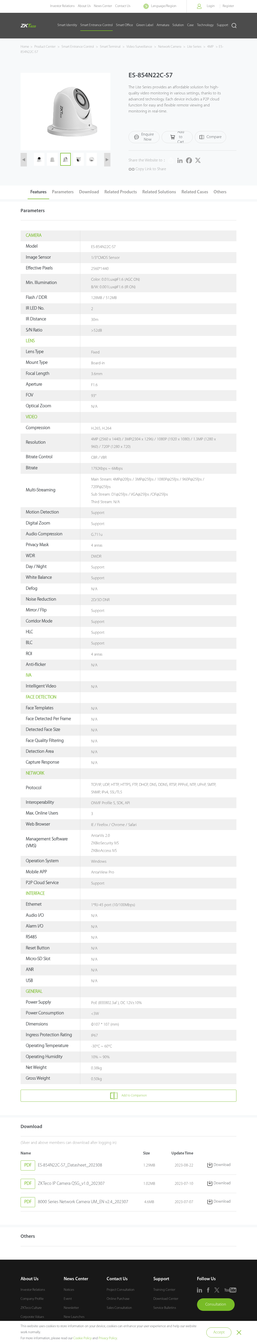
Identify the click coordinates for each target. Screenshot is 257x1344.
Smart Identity (67, 25)
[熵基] (28, 25)
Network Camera (169, 47)
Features (38, 192)
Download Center (165, 1299)
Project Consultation (121, 1290)
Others (220, 192)
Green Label (144, 25)
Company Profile (32, 1299)
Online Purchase (118, 1299)
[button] (24, 159)
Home (25, 47)
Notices (69, 1290)
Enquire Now (147, 137)
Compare (214, 137)
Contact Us (122, 6)
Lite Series (194, 47)
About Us (84, 6)
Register (228, 6)
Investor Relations (62, 6)
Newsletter (71, 1308)
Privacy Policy (108, 1338)
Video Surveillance (139, 47)
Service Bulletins (164, 1308)
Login (211, 6)
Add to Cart (180, 137)
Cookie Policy (82, 1338)
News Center (103, 6)
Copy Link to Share (150, 169)
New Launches (74, 1317)
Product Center (45, 47)
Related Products (120, 192)
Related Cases (194, 192)
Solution (178, 25)
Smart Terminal (110, 47)
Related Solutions (159, 192)
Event (68, 1299)
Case (190, 25)
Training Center (164, 1290)
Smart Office (124, 25)
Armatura (163, 25)
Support (222, 25)
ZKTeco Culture (31, 1308)
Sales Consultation (119, 1308)
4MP (210, 47)
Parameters (63, 192)
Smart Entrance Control (96, 25)
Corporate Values (32, 1317)
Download (89, 192)
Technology (205, 25)
